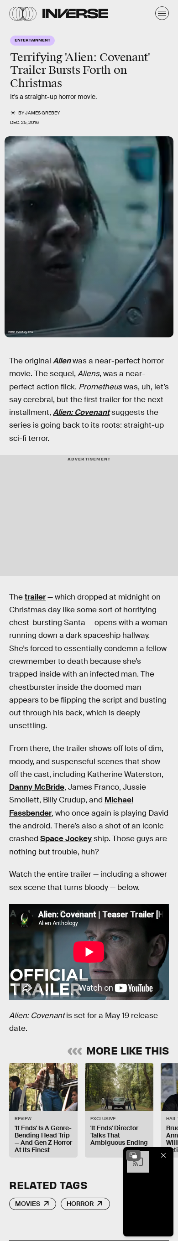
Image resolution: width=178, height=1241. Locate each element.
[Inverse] (75, 13)
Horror (80, 1204)
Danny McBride (36, 787)
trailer (35, 597)
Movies (27, 1204)
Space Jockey (66, 838)
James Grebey (42, 113)
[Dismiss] (163, 1155)
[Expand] (133, 1155)
